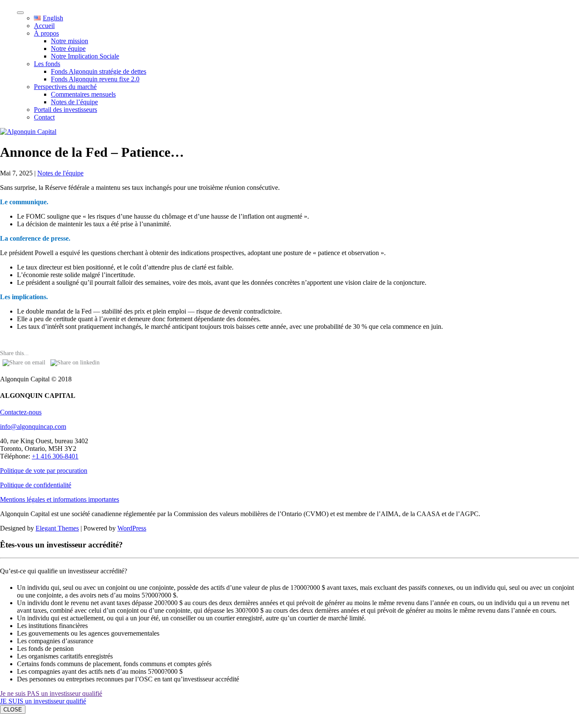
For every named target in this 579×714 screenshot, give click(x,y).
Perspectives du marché (65, 86)
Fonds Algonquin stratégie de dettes (98, 71)
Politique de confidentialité (35, 485)
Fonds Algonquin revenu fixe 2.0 (95, 79)
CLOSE (12, 709)
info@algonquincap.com (33, 426)
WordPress (131, 528)
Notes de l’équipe (74, 102)
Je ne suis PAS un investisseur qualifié (51, 693)
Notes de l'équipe (60, 173)
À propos (46, 33)
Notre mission (69, 40)
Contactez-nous (21, 412)
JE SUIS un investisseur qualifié (43, 701)
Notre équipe (68, 48)
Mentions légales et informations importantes (59, 499)
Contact (44, 117)
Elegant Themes (57, 528)
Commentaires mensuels (83, 94)
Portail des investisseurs (65, 109)
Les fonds (47, 63)
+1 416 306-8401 (55, 456)
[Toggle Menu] (20, 12)
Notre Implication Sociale (85, 56)
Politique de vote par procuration (43, 470)
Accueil (44, 25)
